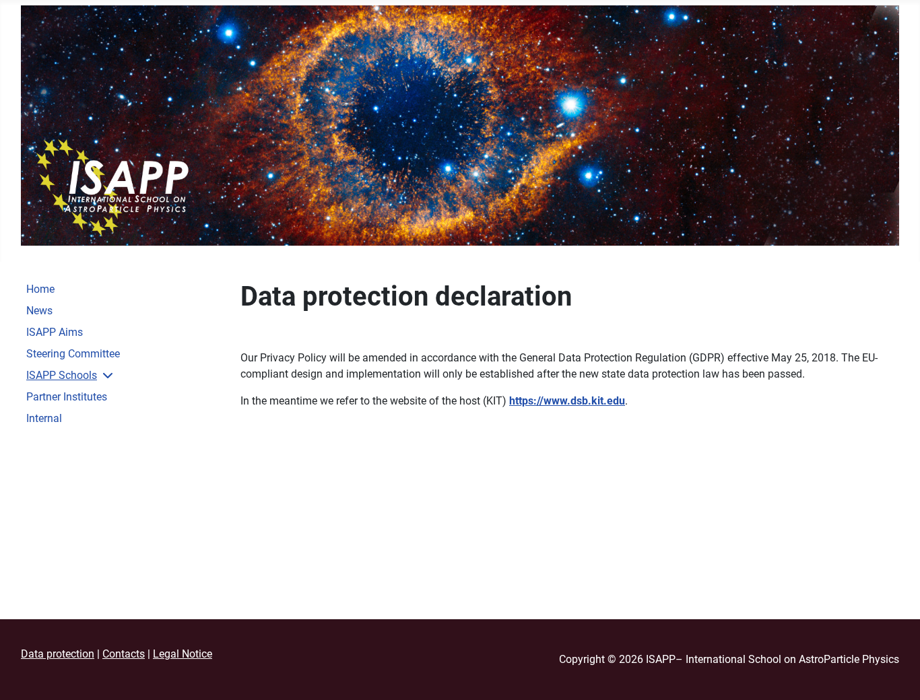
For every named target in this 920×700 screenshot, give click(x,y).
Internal (44, 418)
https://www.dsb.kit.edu (567, 400)
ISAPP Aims (54, 332)
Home (40, 289)
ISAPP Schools (61, 375)
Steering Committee (73, 353)
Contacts (123, 654)
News (39, 310)
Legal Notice (182, 654)
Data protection (57, 654)
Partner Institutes (66, 396)
